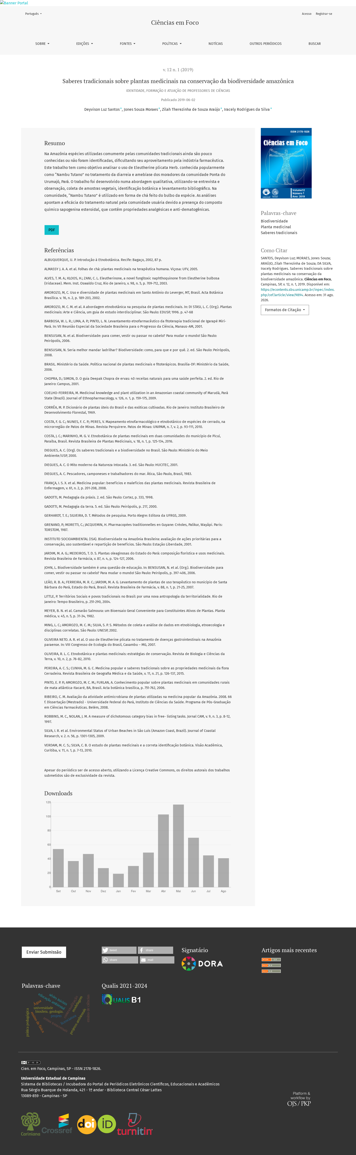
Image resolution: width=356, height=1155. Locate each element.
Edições (83, 44)
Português (35, 14)
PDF (51, 230)
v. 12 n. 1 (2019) (178, 69)
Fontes (126, 44)
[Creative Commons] (32, 1062)
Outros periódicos (266, 44)
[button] (119, 950)
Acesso (306, 14)
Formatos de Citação (283, 310)
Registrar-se (324, 14)
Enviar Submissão (44, 952)
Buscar (315, 44)
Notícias (216, 44)
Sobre (40, 44)
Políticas (170, 44)
